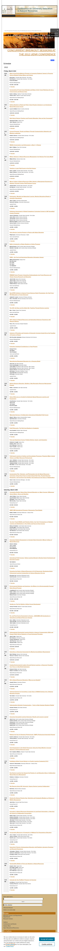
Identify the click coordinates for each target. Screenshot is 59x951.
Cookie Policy (10, 946)
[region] (29, 941)
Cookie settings (10, 944)
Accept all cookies (47, 939)
